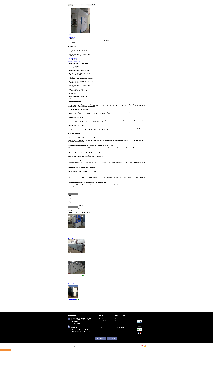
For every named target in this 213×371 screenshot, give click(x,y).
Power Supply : (111, 232)
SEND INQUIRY (71, 307)
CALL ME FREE (77, 307)
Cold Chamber (72, 299)
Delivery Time (72, 98)
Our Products (132, 4)
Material (70, 74)
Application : (126, 254)
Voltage (70, 92)
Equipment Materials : (125, 230)
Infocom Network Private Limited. (80, 346)
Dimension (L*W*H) (73, 81)
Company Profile (123, 4)
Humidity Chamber (119, 318)
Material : (119, 229)
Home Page (115, 4)
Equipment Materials (73, 78)
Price (70, 66)
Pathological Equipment (120, 327)
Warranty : (115, 257)
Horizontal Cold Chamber (75, 254)
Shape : (117, 234)
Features (71, 90)
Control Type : (123, 256)
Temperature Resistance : (134, 234)
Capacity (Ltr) (71, 89)
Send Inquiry (79, 61)
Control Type (71, 80)
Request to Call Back (72, 61)
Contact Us (139, 4)
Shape (70, 77)
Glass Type (71, 85)
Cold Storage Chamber (74, 276)
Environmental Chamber (120, 323)
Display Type (71, 82)
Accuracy (71, 93)
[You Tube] (141, 333)
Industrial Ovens (118, 325)
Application (71, 73)
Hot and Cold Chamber (74, 229)
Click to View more (73, 58)
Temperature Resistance (74, 76)
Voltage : (76, 236)
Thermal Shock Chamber (120, 320)
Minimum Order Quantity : (101, 229)
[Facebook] (139, 333)
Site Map (101, 327)
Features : (86, 232)
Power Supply (72, 88)
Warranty (71, 84)
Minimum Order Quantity (74, 67)
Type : (102, 234)
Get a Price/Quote (71, 43)
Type (70, 86)
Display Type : (83, 234)
